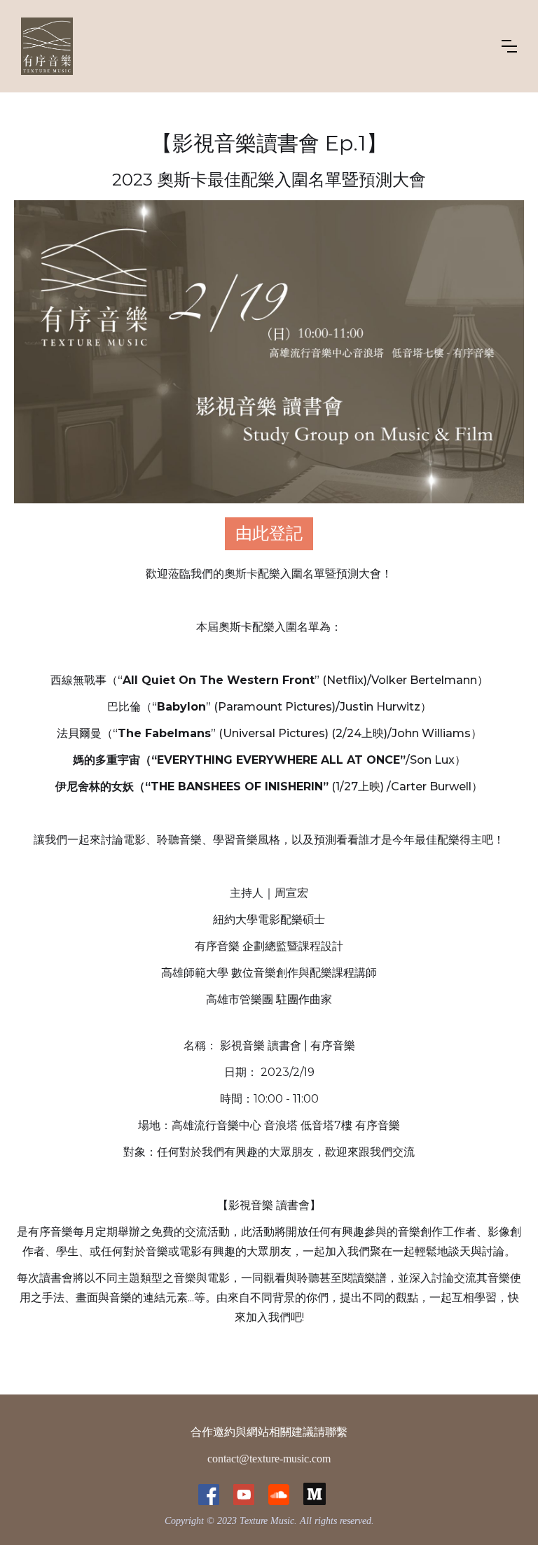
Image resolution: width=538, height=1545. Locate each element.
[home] (47, 46)
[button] (509, 46)
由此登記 (269, 533)
